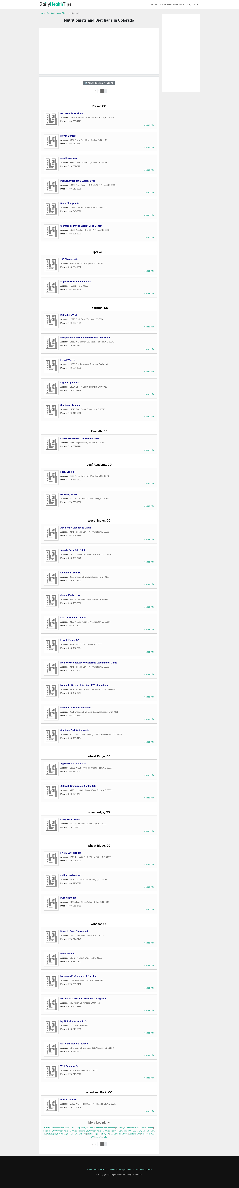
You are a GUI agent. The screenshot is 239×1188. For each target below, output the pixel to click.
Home (154, 4)
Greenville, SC (80, 1134)
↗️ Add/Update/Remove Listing (99, 83)
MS (148, 1131)
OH (72, 1134)
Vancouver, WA (147, 1134)
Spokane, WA (134, 1134)
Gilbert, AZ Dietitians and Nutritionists (59, 1128)
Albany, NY (65, 1134)
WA (92, 1137)
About (196, 4)
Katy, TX (105, 1134)
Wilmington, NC (53, 1134)
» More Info (149, 125)
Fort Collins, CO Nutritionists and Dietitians (60, 1131)
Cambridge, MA (125, 1131)
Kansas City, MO (139, 1131)
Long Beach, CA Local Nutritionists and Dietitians (95, 1128)
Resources (141, 1170)
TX (111, 1134)
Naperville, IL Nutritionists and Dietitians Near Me (98, 1131)
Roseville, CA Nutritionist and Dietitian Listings (134, 1128)
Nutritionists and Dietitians (172, 4)
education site (101, 1137)
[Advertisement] (99, 51)
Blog (189, 4)
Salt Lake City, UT (121, 1134)
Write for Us (129, 1170)
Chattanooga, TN (94, 1134)
